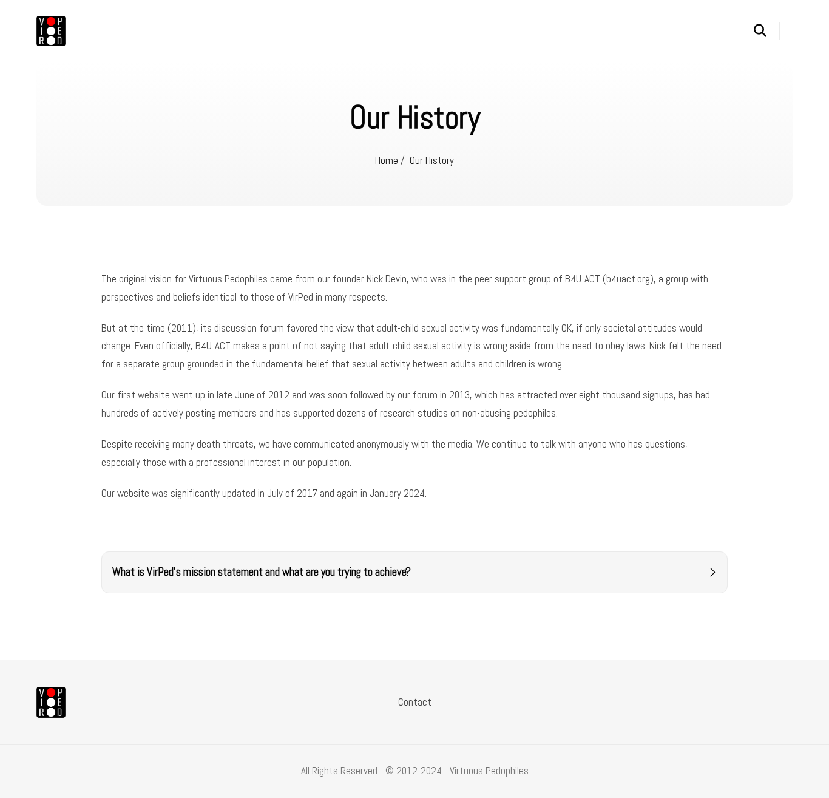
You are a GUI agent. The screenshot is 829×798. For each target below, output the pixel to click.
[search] (767, 31)
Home (386, 160)
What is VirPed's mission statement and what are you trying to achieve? (261, 572)
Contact (414, 702)
